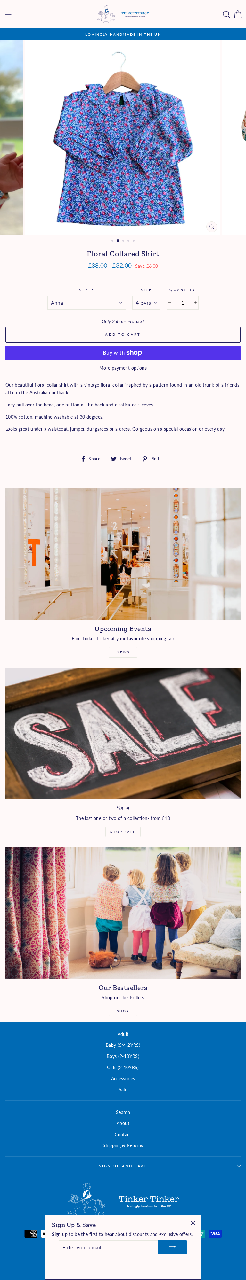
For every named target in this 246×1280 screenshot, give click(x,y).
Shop (123, 1011)
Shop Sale (123, 832)
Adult (123, 1034)
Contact (123, 1134)
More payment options (123, 368)
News (123, 652)
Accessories (123, 1078)
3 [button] (124, 241)
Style (86, 290)
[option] (123, 34)
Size (146, 290)
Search (123, 1112)
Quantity (182, 290)
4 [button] (129, 241)
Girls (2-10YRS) (123, 1067)
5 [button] (134, 241)
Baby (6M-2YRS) (123, 1045)
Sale (123, 1089)
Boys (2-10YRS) (123, 1056)
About (123, 1123)
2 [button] (118, 241)
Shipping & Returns (123, 1145)
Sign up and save (123, 1166)
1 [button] (113, 241)
